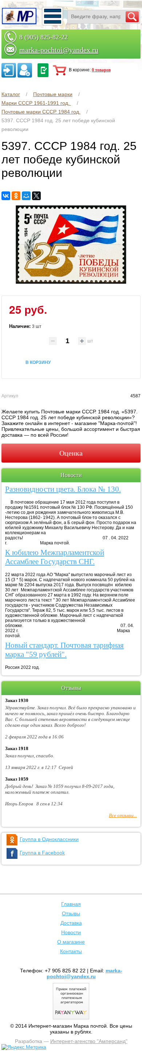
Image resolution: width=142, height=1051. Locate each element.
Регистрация (24, 70)
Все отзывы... (123, 815)
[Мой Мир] (26, 195)
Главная (71, 904)
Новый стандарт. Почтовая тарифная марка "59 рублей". (64, 650)
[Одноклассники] (16, 195)
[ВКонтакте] (5, 195)
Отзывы (71, 913)
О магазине (71, 942)
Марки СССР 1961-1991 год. (36, 103)
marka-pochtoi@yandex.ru (58, 50)
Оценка (71, 453)
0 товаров (101, 69)
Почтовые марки (52, 94)
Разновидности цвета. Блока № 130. (63, 489)
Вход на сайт (8, 70)
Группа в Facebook (42, 853)
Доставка (71, 923)
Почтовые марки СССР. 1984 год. (40, 112)
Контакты (71, 951)
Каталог (10, 94)
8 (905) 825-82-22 (43, 37)
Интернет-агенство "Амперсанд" (88, 1041)
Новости (71, 932)
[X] (36, 195)
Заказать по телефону (43, 70)
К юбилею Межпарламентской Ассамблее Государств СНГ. (54, 557)
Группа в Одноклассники (49, 839)
